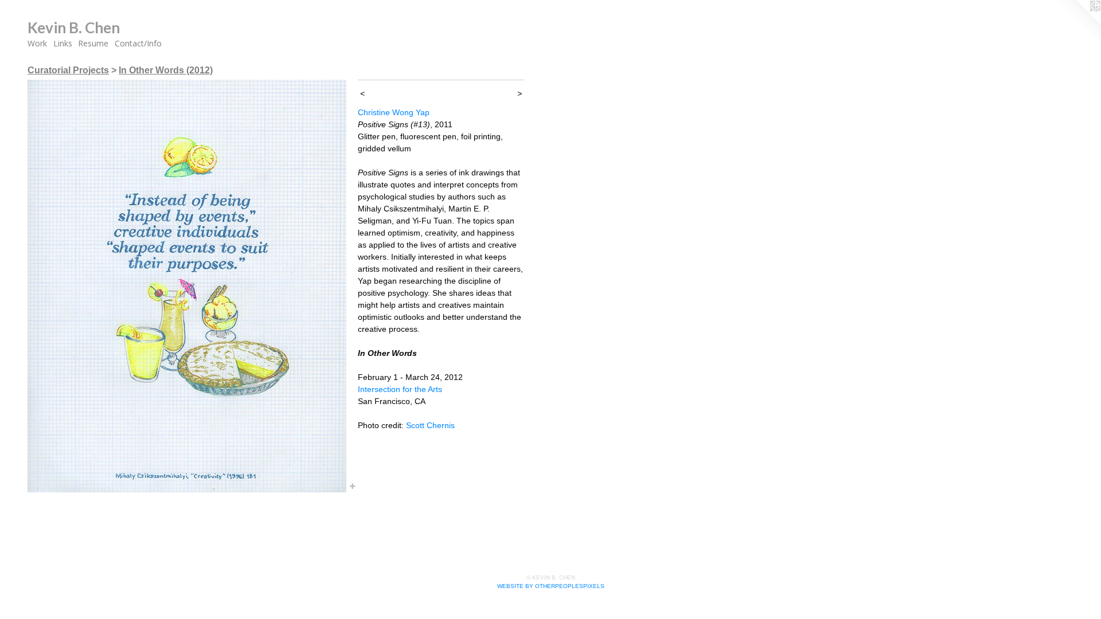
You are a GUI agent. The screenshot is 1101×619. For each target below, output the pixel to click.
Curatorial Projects (68, 70)
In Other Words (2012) (166, 70)
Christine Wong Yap (394, 112)
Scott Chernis (430, 425)
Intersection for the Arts (400, 389)
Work (37, 43)
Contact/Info (138, 43)
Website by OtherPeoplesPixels (550, 586)
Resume (93, 43)
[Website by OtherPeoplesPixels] (1078, 23)
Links (62, 43)
